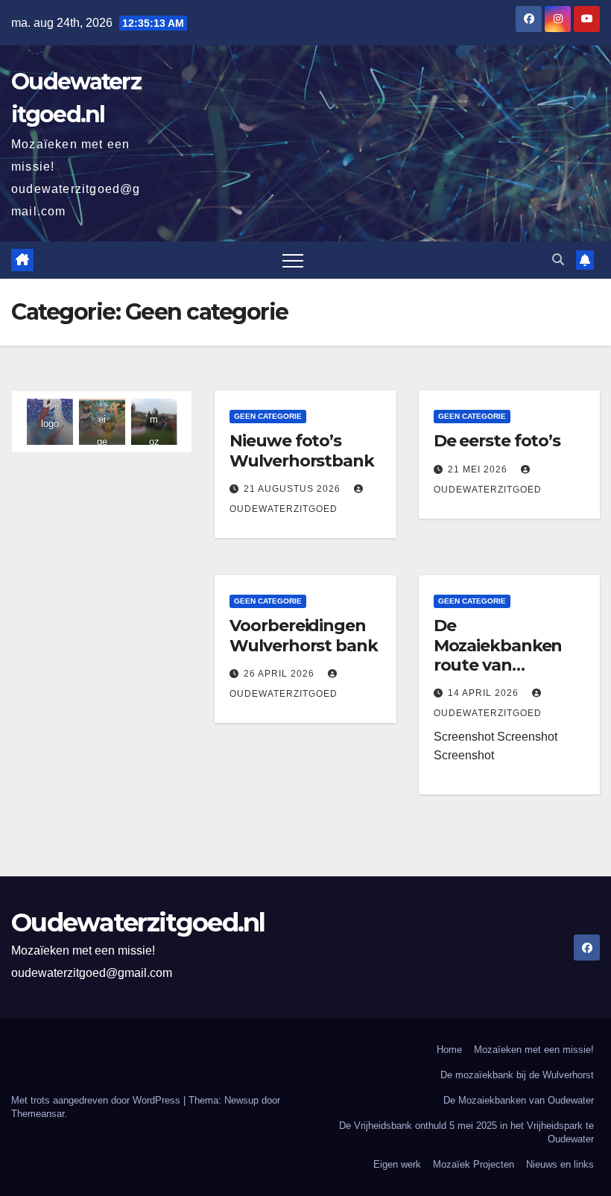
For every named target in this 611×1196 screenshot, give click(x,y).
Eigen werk (397, 1164)
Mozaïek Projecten (473, 1164)
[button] (558, 259)
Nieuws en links (560, 1164)
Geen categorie (268, 416)
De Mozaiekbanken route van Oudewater (498, 655)
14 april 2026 (485, 693)
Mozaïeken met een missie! (534, 1049)
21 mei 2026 (479, 469)
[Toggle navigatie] (293, 260)
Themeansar (37, 1113)
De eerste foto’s (497, 441)
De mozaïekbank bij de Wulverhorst (517, 1074)
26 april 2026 (280, 673)
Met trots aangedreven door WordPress (97, 1100)
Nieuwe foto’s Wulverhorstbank (301, 450)
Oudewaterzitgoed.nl (138, 922)
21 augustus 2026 (294, 489)
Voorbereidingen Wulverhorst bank (303, 635)
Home (449, 1049)
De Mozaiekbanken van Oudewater (518, 1100)
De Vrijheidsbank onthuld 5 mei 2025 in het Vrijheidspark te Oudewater (466, 1132)
